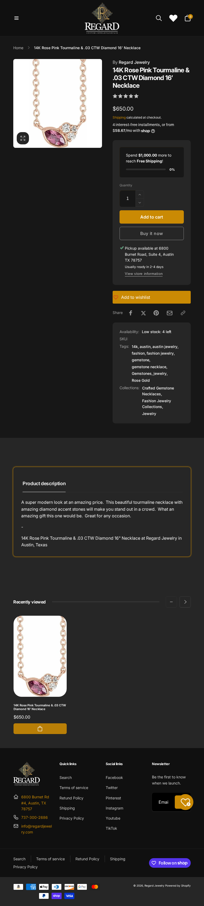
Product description (44, 483)
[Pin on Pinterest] (156, 313)
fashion (138, 353)
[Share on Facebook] (130, 313)
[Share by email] (169, 313)
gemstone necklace (149, 366)
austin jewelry (164, 346)
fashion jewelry (160, 353)
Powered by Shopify (178, 885)
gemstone (140, 360)
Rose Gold (141, 380)
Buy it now (151, 233)
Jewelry (149, 413)
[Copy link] (183, 313)
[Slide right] (185, 601)
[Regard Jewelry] (26, 784)
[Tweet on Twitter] (143, 313)
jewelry (160, 373)
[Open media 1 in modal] (57, 103)
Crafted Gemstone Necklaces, (158, 391)
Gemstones (142, 373)
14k (135, 346)
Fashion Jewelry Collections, (156, 404)
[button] (16, 18)
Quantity (126, 185)
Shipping (119, 117)
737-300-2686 (34, 817)
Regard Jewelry (131, 62)
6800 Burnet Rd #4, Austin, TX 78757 (35, 803)
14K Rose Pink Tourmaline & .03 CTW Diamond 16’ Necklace (40, 707)
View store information (144, 274)
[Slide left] (171, 601)
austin (145, 346)
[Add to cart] (40, 728)
